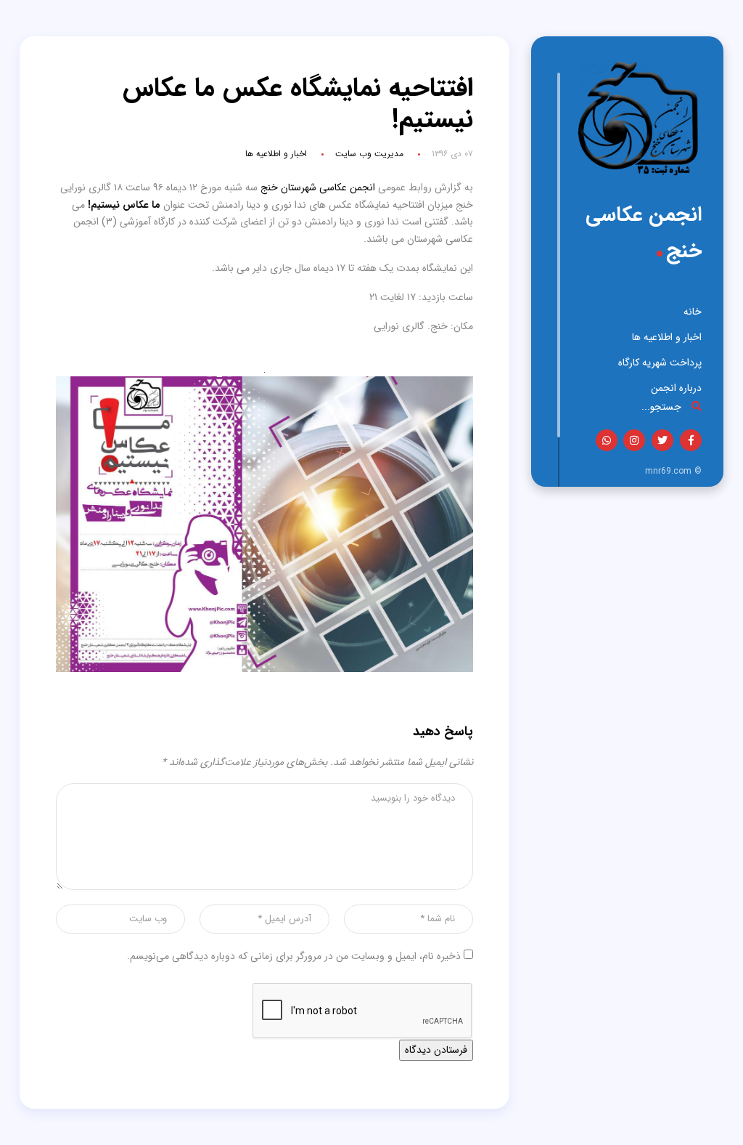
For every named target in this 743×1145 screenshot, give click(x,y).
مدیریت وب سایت (369, 154)
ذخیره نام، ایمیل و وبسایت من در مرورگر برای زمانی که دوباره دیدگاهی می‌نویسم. (294, 956)
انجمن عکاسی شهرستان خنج (317, 187)
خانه (693, 312)
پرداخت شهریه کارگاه (660, 363)
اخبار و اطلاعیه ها (667, 337)
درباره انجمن (676, 388)
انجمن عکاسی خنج (644, 233)
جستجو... (662, 406)
